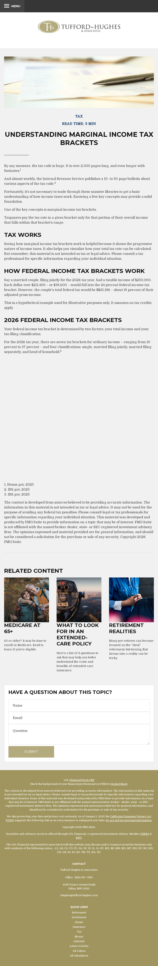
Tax (79, 931)
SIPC (79, 837)
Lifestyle (79, 941)
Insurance (79, 927)
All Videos (79, 951)
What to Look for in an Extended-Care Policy (78, 634)
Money (79, 936)
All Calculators (79, 955)
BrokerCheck (119, 784)
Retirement (79, 912)
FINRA (145, 834)
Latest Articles (79, 946)
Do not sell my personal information (129, 820)
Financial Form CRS (81, 780)
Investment (79, 917)
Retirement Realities (126, 628)
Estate (79, 922)
